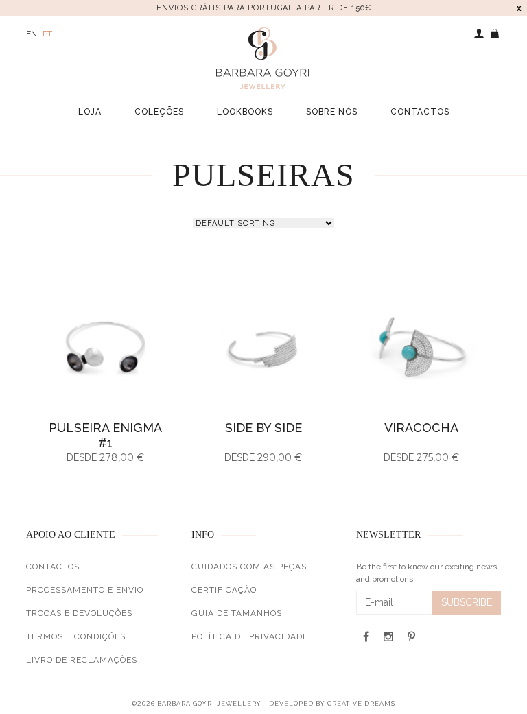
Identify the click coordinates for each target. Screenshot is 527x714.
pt (47, 33)
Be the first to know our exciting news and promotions (426, 573)
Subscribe (466, 602)
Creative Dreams (361, 703)
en (31, 33)
